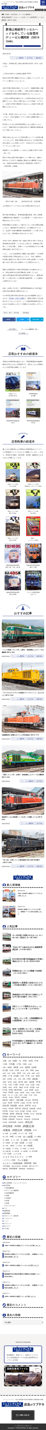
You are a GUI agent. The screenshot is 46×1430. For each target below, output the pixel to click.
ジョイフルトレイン (13, 1156)
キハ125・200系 (17, 1142)
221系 (22, 1070)
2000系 (10, 1092)
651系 (20, 1081)
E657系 (39, 1108)
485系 (35, 1078)
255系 (19, 1073)
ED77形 (35, 1111)
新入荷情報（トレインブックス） (15, 1183)
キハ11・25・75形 (25, 1133)
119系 (24, 1064)
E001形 (4, 1103)
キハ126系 (29, 1143)
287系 (37, 1073)
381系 (38, 1076)
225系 (37, 1070)
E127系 (16, 1102)
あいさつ (7, 1226)
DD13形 (5, 1097)
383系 (4, 1079)
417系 (14, 1079)
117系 (18, 1064)
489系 (4, 1082)
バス (5, 1208)
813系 (32, 1087)
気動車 (8, 1198)
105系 (30, 1060)
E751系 (11, 1111)
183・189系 (7, 1067)
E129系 (22, 1103)
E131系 (28, 1103)
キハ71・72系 (15, 1140)
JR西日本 (17, 1130)
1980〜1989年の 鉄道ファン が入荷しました (20, 1296)
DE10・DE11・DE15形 (11, 313)
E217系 (35, 1103)
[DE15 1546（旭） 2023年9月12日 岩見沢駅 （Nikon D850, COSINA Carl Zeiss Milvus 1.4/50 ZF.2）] (23, 185)
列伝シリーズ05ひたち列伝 (13, 485)
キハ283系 (24, 1151)
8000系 (38, 1092)
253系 (13, 1073)
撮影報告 (39, 58)
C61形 (30, 1095)
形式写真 (30, 58)
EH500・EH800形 (9, 1119)
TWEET (22, 319)
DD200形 (24, 1097)
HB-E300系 (12, 1122)
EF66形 (26, 1114)
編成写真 (5, 1168)
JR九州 (28, 1122)
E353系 (11, 1108)
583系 (15, 1082)
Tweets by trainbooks (23, 1342)
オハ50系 (13, 1133)
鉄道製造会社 (30, 1168)
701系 (38, 1081)
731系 (27, 1085)
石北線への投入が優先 (16, 298)
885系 (37, 1090)
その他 (6, 1228)
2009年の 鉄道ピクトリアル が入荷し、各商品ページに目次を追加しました (30, 911)
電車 (7, 1195)
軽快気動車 (13, 1168)
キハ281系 (15, 1151)
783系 (5, 1087)
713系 (10, 1085)
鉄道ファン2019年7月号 (13, 395)
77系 (20, 1061)
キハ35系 (18, 1136)
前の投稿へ (13, 329)
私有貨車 (24, 1166)
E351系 (5, 1108)
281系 (28, 1073)
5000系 (16, 1092)
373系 (32, 1076)
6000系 (22, 1092)
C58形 (25, 1095)
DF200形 (35, 1100)
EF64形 (5, 1113)
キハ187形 (15, 1149)
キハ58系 (37, 1136)
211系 (5, 1070)
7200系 (33, 1092)
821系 (26, 1090)
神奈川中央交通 (16, 1166)
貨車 (7, 1203)
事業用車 (27, 1163)
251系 (8, 1073)
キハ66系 (6, 1140)
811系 (26, 1087)
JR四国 (17, 1125)
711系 (4, 1085)
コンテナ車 (17, 1153)
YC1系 (35, 1130)
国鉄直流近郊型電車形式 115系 (33, 566)
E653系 (32, 1108)
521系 (10, 1082)
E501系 (18, 1108)
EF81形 (39, 1113)
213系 (11, 1070)
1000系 (5, 1092)
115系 (12, 1064)
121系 (29, 1064)
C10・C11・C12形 (13, 1095)
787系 (15, 1087)
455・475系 (27, 1079)
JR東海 (6, 1130)
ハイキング (8, 1218)
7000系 (27, 1092)
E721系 (5, 1111)
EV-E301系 (19, 1119)
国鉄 (35, 1163)
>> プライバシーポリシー (23, 1426)
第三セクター (34, 1166)
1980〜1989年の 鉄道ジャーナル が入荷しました (21, 1265)
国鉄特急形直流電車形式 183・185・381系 (12, 566)
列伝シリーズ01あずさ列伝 (13, 539)
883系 (31, 1090)
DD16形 (11, 1097)
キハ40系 (28, 1136)
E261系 (34, 1106)
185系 (15, 1067)
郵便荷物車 (22, 1168)
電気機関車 (10, 1188)
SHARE (8, 319)
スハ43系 (29, 1156)
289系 (4, 1076)
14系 (9, 1061)
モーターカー (11, 1205)
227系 (4, 1073)
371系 (27, 1076)
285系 (33, 1073)
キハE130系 (33, 1151)
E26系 (10, 1103)
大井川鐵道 (6, 1166)
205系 (27, 1067)
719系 (15, 1084)
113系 (5, 1064)
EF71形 (32, 1114)
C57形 (20, 1095)
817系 (5, 1090)
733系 (32, 1085)
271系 (23, 1073)
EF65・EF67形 (16, 1113)
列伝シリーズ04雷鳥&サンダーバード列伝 (33, 485)
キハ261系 (6, 1151)
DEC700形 (28, 1100)
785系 (10, 1087)
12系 (4, 1060)
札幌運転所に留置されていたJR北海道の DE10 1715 (20, 735)
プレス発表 (22, 1160)
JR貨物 (27, 1130)
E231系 (6, 1105)
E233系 (13, 1105)
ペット (6, 1221)
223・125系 (30, 1070)
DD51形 (17, 1097)
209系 (33, 1067)
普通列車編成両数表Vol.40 (33, 422)
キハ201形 (31, 1149)
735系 (37, 1085)
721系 (21, 1084)
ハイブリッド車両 (9, 1160)
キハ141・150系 (8, 1145)
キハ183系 (28, 1145)
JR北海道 (26, 313)
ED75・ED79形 (20, 1111)
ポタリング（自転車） (12, 1215)
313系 (16, 1075)
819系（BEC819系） (16, 1090)
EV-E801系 (27, 1119)
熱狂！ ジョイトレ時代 (33, 539)
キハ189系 (23, 1149)
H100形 (5, 1122)
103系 (25, 1060)
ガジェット (8, 1223)
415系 (9, 1079)
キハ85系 (24, 1140)
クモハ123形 (7, 1153)
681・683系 (29, 1081)
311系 (10, 1076)
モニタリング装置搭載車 (13, 1163)
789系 (21, 1087)
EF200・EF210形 (9, 1116)
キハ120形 (6, 1143)
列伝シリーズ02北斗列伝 (33, 512)
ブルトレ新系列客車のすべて (33, 593)
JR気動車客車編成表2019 (12, 422)
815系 (37, 1087)
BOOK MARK (38, 319)
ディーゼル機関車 (17, 58)
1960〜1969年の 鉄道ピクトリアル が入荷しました (22, 1245)
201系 (21, 1067)
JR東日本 (28, 1126)
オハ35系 (5, 1133)
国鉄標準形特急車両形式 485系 (12, 593)
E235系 (21, 1105)
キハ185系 (6, 1148)
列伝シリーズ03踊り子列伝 (13, 512)
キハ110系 (33, 1139)
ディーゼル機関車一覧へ (30, 329)
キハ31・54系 (8, 1136)
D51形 (35, 1095)
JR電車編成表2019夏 (33, 395)
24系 (15, 1060)
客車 (7, 1200)
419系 (19, 1079)
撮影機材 (7, 1213)
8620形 (4, 1095)
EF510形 (20, 1116)
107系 (36, 1060)
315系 (22, 1076)
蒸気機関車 (10, 1193)
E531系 (25, 1108)
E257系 (28, 1105)
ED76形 (28, 1111)
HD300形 (20, 1122)
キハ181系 (18, 1146)
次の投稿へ (23, 333)
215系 (17, 1070)
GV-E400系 (35, 1119)
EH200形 (27, 1116)
